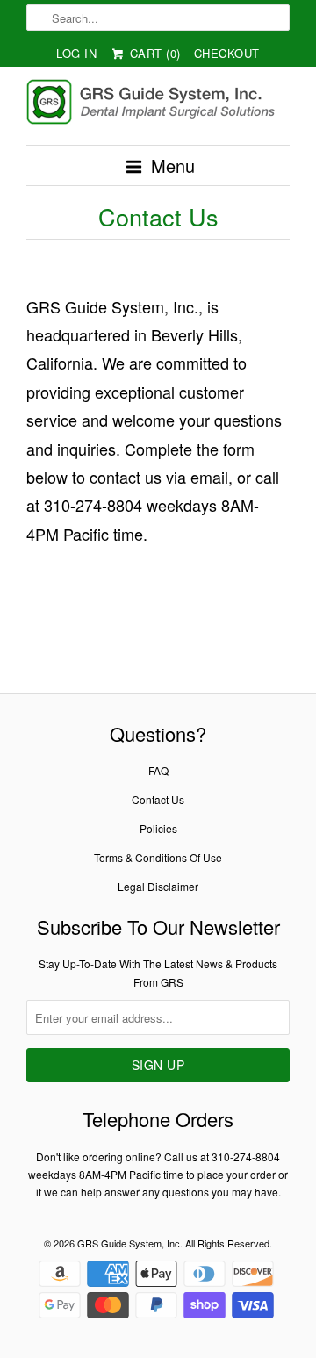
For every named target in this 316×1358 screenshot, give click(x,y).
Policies (158, 828)
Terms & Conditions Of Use (158, 857)
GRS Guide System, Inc (128, 1243)
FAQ (158, 770)
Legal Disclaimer (158, 886)
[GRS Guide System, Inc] (158, 105)
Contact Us (158, 799)
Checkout (227, 53)
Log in (76, 53)
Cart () (153, 53)
